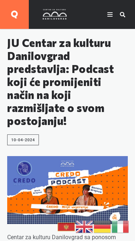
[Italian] (121, 226)
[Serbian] (67, 226)
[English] (85, 226)
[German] (103, 226)
